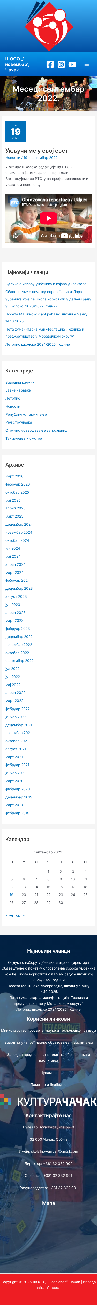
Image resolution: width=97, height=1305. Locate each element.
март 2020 (14, 781)
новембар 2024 (18, 532)
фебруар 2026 (17, 484)
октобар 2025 (17, 492)
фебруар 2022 (17, 709)
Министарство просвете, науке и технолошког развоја (48, 1030)
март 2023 (14, 620)
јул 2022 (12, 669)
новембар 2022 (18, 645)
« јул (9, 915)
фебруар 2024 (17, 580)
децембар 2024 (19, 524)
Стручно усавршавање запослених (36, 430)
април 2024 (15, 564)
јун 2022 (12, 677)
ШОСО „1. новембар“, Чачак (17, 64)
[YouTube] (72, 64)
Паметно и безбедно (48, 1085)
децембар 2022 (19, 637)
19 (11, 895)
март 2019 (14, 805)
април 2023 (15, 613)
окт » (20, 915)
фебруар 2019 (17, 813)
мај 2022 (12, 685)
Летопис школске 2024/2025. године (37, 344)
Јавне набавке (18, 390)
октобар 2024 (17, 540)
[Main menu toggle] (86, 64)
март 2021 (14, 757)
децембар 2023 (19, 588)
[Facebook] (50, 64)
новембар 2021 (18, 733)
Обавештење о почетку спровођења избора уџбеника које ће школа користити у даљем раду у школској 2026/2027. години (48, 299)
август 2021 (15, 749)
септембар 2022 (19, 660)
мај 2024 (13, 556)
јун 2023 (12, 604)
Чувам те (48, 1073)
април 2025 (15, 508)
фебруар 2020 (17, 789)
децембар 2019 (18, 797)
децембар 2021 (18, 725)
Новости (12, 158)
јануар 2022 (15, 717)
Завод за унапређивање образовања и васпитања (48, 1042)
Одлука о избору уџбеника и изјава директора (45, 284)
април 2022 (15, 693)
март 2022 (14, 701)
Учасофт (54, 1287)
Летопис (12, 398)
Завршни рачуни (19, 382)
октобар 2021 (16, 741)
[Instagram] (61, 64)
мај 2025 (12, 500)
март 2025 (14, 516)
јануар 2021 (15, 773)
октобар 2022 (17, 653)
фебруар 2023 (17, 628)
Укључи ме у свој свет (36, 150)
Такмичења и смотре (23, 438)
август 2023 (16, 596)
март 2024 (14, 572)
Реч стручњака (18, 422)
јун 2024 (12, 548)
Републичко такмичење (26, 414)
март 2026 (14, 476)
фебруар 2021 (17, 765)
